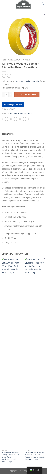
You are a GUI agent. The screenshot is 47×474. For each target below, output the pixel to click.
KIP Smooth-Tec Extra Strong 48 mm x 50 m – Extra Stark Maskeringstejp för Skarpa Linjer (11, 457)
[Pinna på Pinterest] (22, 119)
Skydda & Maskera (24, 113)
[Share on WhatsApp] (4, 119)
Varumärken (14, 60)
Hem (4, 60)
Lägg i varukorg (27, 95)
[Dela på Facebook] (9, 119)
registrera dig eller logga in (27, 81)
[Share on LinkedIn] (27, 119)
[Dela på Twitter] (13, 119)
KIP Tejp (26, 60)
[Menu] (3, 4)
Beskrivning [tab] (8, 134)
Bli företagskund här (13, 105)
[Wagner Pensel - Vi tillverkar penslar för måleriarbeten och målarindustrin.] (24, 4)
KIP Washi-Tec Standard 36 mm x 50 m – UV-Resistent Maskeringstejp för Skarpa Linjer (35, 456)
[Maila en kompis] (18, 119)
